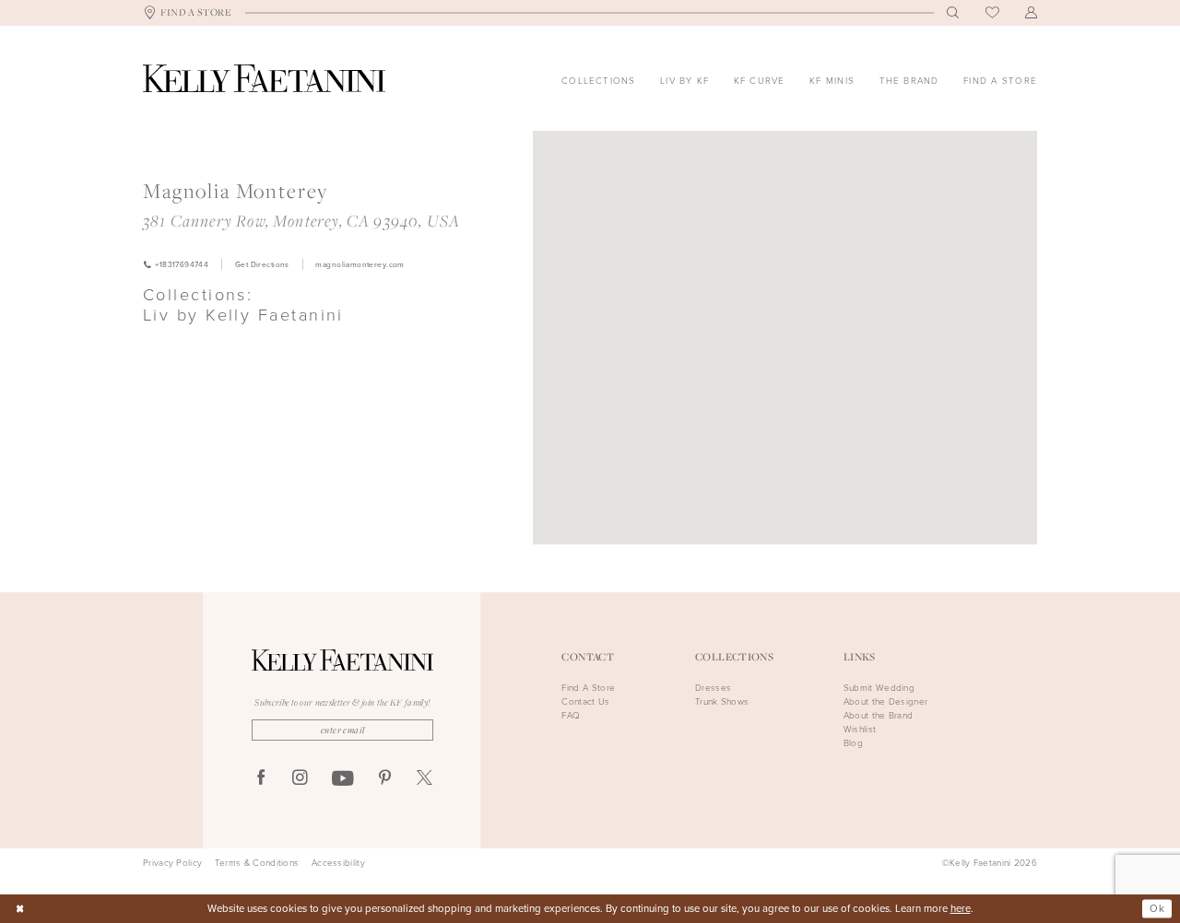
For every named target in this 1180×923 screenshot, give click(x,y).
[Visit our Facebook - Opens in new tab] (261, 779)
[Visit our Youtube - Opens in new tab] (342, 779)
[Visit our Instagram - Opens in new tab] (300, 779)
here (960, 909)
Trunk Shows (722, 701)
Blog (853, 743)
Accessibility (338, 863)
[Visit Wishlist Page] (992, 13)
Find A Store (588, 688)
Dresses (713, 688)
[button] (1031, 12)
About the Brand (879, 715)
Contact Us (585, 701)
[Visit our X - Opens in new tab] (424, 779)
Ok (1157, 908)
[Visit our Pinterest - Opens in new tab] (385, 779)
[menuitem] (187, 13)
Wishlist (860, 729)
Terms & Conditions (257, 863)
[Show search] (953, 12)
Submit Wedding (879, 688)
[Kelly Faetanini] (264, 78)
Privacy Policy (172, 863)
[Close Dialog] (19, 908)
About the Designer (885, 701)
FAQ (570, 715)
